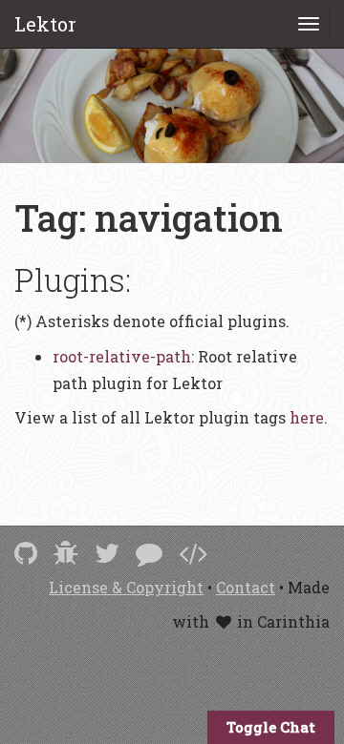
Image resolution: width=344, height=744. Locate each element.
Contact (245, 587)
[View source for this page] (193, 552)
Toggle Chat (270, 726)
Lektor (45, 23)
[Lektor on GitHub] (25, 552)
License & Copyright (126, 587)
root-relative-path (122, 356)
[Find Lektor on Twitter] (107, 552)
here (307, 417)
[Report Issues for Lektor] (66, 552)
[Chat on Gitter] (149, 552)
